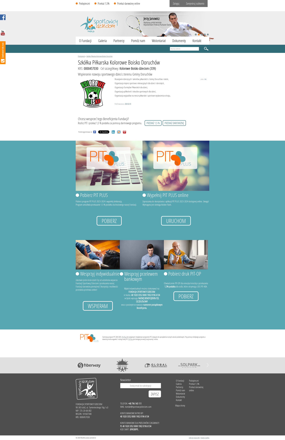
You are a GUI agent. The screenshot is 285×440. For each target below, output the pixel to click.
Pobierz (109, 220)
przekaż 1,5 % (153, 123)
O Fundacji (85, 40)
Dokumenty (179, 40)
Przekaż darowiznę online (128, 3)
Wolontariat (159, 40)
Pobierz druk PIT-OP (184, 273)
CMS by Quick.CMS (194, 438)
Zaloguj (176, 3)
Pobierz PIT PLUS (94, 195)
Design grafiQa (205, 438)
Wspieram (98, 306)
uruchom (176, 220)
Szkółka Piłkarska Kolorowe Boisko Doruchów (99, 56)
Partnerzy (118, 40)
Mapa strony (180, 405)
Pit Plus (124, 337)
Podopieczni (84, 3)
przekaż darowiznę (174, 123)
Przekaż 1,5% (103, 3)
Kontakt (196, 40)
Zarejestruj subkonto (195, 3)
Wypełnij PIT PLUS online (167, 195)
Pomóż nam (138, 40)
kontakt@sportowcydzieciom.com (138, 406)
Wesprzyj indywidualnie (99, 273)
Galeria (102, 40)
